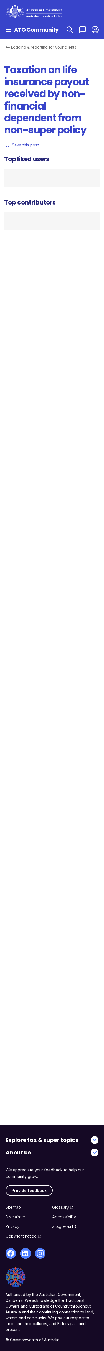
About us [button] (18, 1152)
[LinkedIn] (25, 1253)
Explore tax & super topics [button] (42, 1140)
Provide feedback (29, 1190)
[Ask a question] (82, 29)
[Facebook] (11, 1253)
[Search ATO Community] (70, 29)
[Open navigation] (8, 30)
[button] (95, 29)
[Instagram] (40, 1253)
